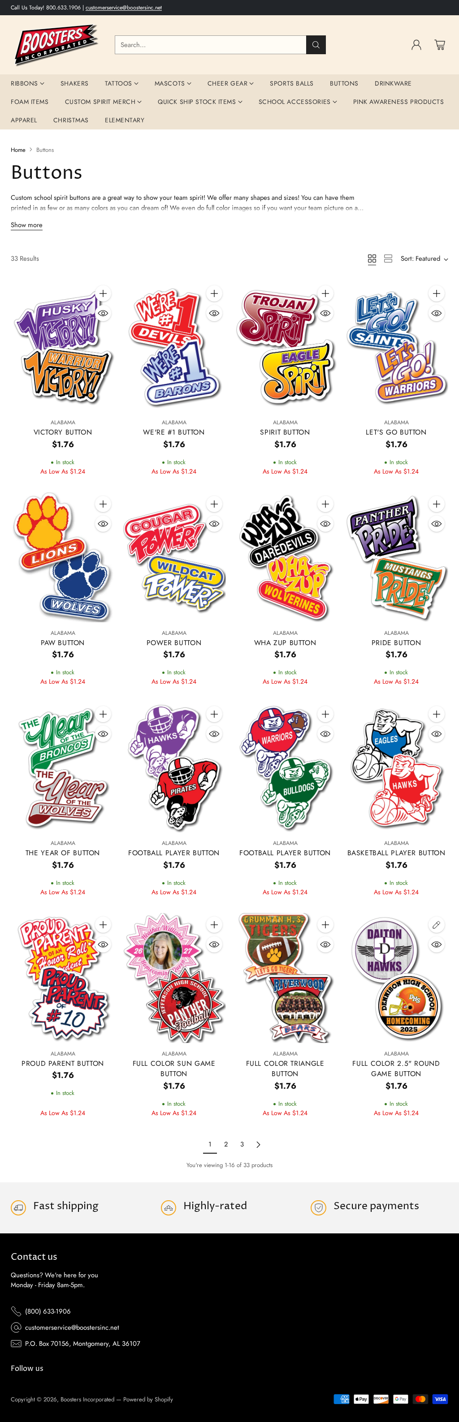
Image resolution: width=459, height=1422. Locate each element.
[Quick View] (103, 313)
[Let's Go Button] (396, 347)
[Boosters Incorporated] (55, 44)
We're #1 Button (173, 432)
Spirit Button (285, 432)
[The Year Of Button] (63, 767)
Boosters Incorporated (87, 1399)
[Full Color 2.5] (396, 978)
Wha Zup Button (285, 643)
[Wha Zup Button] (285, 557)
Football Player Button (174, 853)
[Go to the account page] (416, 44)
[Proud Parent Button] (63, 978)
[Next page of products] (258, 1145)
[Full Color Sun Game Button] (174, 978)
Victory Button (63, 432)
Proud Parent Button (63, 1063)
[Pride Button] (396, 557)
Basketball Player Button (396, 853)
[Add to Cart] (103, 293)
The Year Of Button (63, 853)
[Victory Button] (63, 347)
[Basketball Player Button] (396, 767)
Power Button (174, 643)
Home (18, 150)
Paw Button (63, 643)
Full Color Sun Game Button (174, 1068)
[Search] (316, 44)
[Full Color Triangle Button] (285, 978)
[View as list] (388, 258)
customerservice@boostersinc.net (124, 8)
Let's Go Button (396, 432)
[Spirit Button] (285, 347)
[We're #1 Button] (174, 347)
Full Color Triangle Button (285, 1068)
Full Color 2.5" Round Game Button (396, 1068)
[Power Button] (174, 557)
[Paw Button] (63, 557)
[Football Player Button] (174, 767)
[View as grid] (372, 258)
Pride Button (396, 643)
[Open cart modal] (439, 44)
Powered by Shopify (148, 1399)
